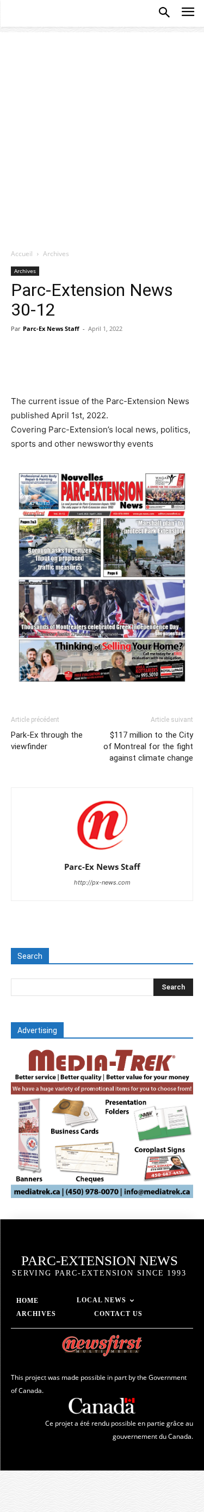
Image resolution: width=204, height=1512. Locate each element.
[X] (47, 369)
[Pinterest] (72, 369)
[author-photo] (102, 851)
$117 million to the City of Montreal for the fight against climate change (148, 746)
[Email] (147, 369)
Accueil (22, 253)
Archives (56, 253)
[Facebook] (22, 369)
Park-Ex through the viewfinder (47, 740)
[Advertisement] (102, 134)
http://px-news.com (102, 882)
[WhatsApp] (97, 369)
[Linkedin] (122, 369)
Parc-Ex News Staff (51, 328)
